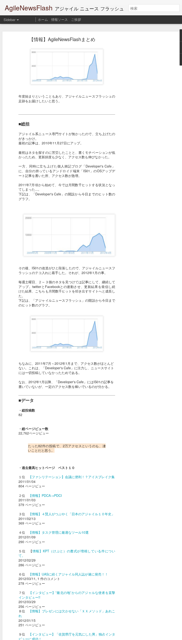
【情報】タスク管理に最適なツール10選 (58, 532)
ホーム (43, 19)
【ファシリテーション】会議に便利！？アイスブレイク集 (71, 476)
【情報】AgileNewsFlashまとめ (62, 39)
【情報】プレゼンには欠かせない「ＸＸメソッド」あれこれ (66, 613)
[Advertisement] (141, 112)
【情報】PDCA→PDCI (45, 495)
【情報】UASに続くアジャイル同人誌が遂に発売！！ (68, 574)
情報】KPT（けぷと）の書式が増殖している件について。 (66, 553)
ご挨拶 (76, 19)
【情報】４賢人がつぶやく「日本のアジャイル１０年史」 (71, 513)
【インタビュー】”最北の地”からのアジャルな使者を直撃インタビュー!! (66, 595)
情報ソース (59, 19)
